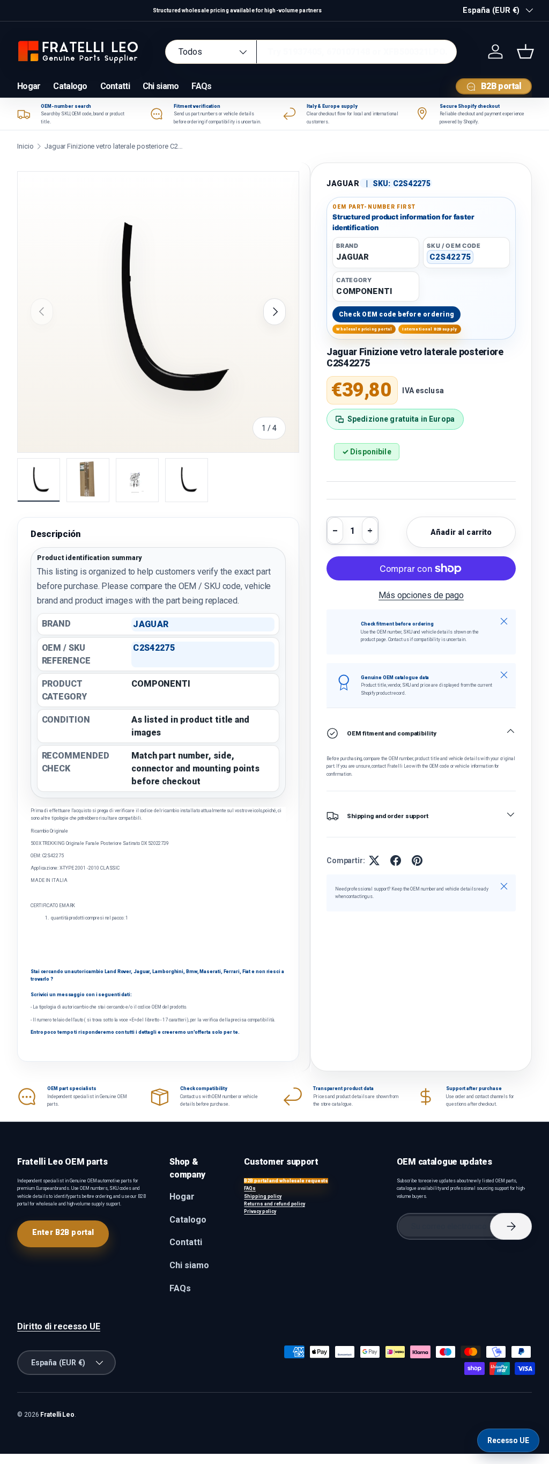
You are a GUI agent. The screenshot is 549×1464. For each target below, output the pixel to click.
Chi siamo (161, 86)
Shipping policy (262, 1196)
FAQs (201, 86)
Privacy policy (260, 1211)
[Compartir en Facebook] (395, 860)
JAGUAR (343, 183)
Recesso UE (508, 1440)
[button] (525, 51)
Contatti (115, 86)
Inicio (25, 146)
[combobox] (311, 51)
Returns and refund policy (274, 1203)
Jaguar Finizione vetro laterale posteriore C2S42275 (114, 146)
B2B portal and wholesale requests (286, 1180)
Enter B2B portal (63, 1232)
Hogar (28, 86)
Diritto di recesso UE (58, 1326)
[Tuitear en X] (374, 860)
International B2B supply (429, 329)
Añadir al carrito (461, 532)
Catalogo (70, 86)
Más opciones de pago (421, 595)
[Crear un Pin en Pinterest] (417, 860)
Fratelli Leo (57, 1414)
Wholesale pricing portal (364, 329)
